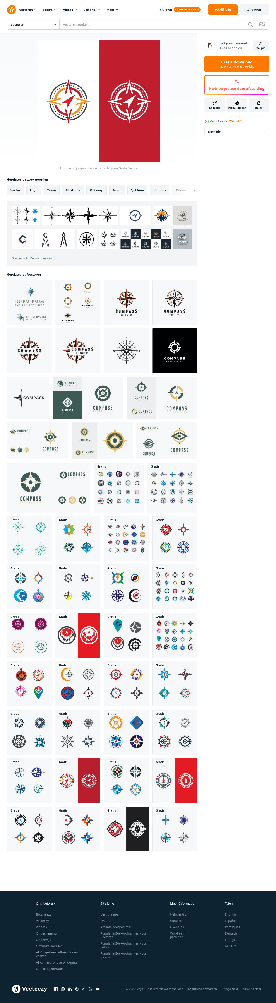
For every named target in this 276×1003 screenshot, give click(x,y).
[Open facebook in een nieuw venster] (56, 989)
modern (181, 190)
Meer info (214, 131)
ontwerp (96, 190)
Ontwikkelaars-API (49, 946)
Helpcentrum (179, 914)
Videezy (41, 927)
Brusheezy (43, 914)
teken (51, 190)
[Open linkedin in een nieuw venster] (70, 989)
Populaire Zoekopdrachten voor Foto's (123, 945)
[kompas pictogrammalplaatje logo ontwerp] (126, 302)
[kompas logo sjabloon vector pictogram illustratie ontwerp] (29, 538)
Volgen (261, 48)
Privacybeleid (229, 989)
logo (34, 190)
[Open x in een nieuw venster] (91, 989)
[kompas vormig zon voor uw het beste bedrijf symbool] (29, 302)
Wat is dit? (235, 121)
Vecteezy (42, 921)
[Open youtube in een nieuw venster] (97, 989)
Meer (110, 10)
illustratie (73, 190)
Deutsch (231, 933)
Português (232, 927)
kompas (160, 190)
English (230, 914)
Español (231, 921)
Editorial (90, 10)
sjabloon (137, 190)
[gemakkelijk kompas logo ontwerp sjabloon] (28, 398)
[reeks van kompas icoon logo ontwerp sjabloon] (77, 302)
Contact (175, 921)
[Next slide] (190, 190)
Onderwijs (43, 940)
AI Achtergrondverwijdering (56, 962)
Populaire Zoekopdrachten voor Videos (123, 955)
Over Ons (177, 927)
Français (231, 940)
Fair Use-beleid (251, 989)
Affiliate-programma (115, 927)
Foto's (48, 10)
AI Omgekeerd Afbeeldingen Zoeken (57, 954)
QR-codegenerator (49, 969)
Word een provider (177, 935)
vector (15, 190)
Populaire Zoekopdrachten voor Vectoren (123, 935)
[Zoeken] (250, 24)
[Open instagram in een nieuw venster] (63, 989)
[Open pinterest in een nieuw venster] (77, 989)
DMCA (105, 921)
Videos (68, 10)
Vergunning (109, 914)
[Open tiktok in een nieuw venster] (84, 989)
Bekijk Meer (182, 239)
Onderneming (46, 933)
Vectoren (26, 10)
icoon (117, 190)
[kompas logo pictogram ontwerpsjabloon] (174, 350)
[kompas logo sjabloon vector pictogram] (119, 488)
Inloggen (254, 9)
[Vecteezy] (11, 9)
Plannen (166, 9)
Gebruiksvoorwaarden (202, 989)
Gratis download (237, 63)
